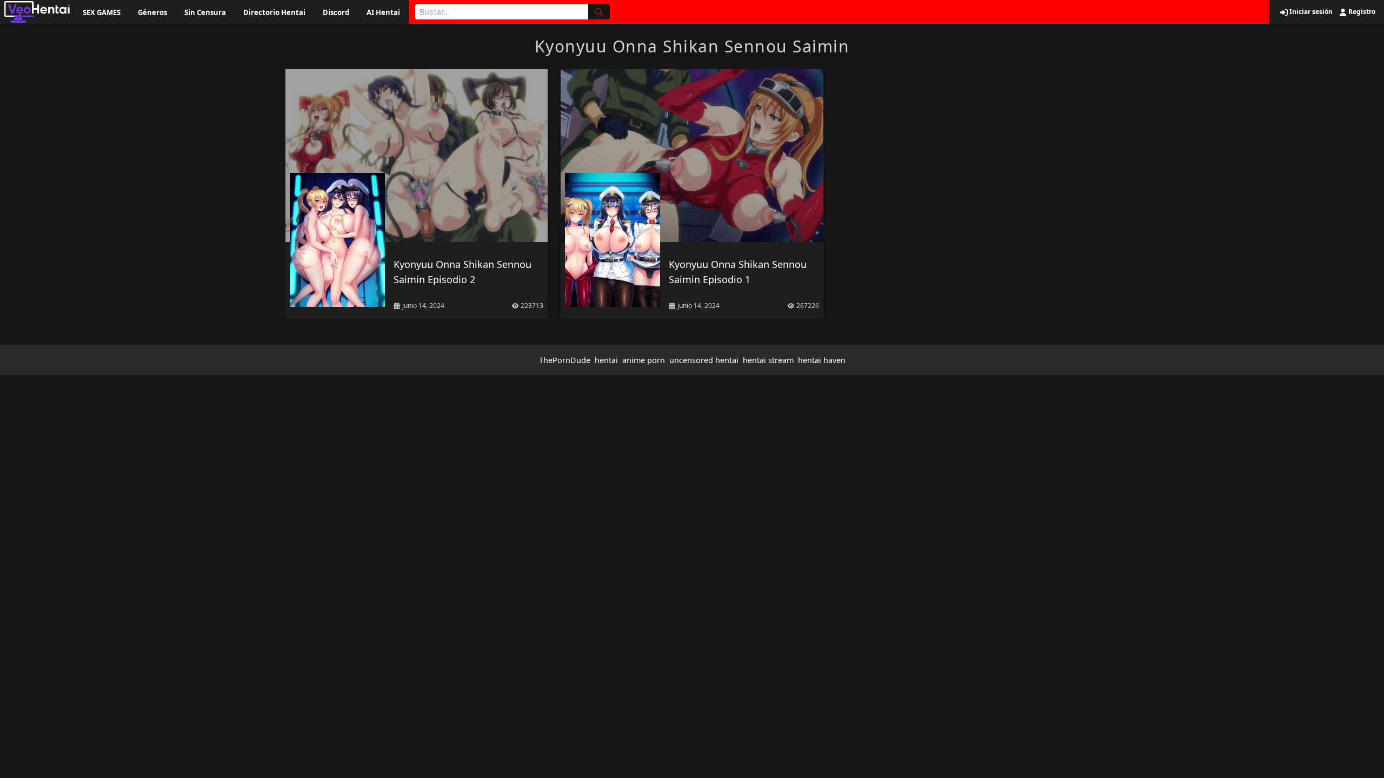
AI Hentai (383, 12)
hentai (606, 360)
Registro (1361, 12)
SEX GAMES (102, 12)
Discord (336, 12)
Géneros (152, 12)
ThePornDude (564, 360)
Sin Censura (205, 12)
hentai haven (822, 360)
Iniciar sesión (1310, 12)
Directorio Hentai (274, 12)
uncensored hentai (703, 360)
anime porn (643, 360)
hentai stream (768, 360)
